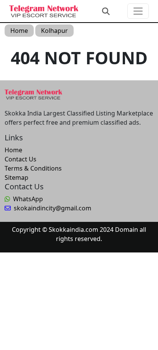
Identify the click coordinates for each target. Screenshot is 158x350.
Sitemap (16, 177)
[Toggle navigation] (138, 11)
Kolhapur (54, 30)
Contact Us (20, 159)
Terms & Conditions (33, 168)
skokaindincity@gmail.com (52, 208)
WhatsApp (28, 199)
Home (19, 30)
